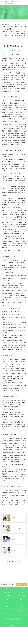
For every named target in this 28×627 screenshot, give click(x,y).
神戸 (9, 561)
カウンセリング (16, 561)
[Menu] (25, 2)
